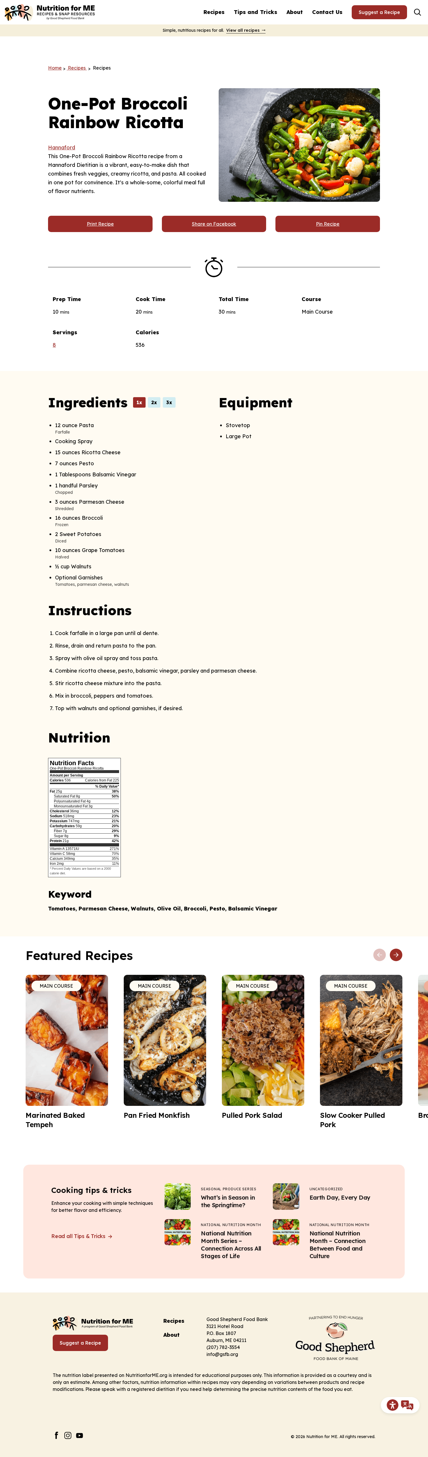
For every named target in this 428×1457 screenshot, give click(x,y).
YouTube (79, 1435)
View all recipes (243, 30)
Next (396, 955)
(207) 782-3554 (223, 1347)
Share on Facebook (214, 224)
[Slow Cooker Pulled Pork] (361, 1052)
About (294, 12)
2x (154, 402)
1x (139, 402)
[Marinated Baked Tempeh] (67, 1052)
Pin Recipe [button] (327, 224)
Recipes (214, 12)
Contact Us (327, 12)
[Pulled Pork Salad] (263, 1047)
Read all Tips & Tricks (79, 1236)
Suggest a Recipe (379, 12)
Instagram (68, 1435)
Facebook (56, 1435)
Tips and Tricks (255, 12)
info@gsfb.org (222, 1354)
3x (169, 402)
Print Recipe (100, 224)
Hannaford (61, 147)
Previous (379, 955)
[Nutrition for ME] (50, 12)
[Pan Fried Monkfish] (165, 1047)
